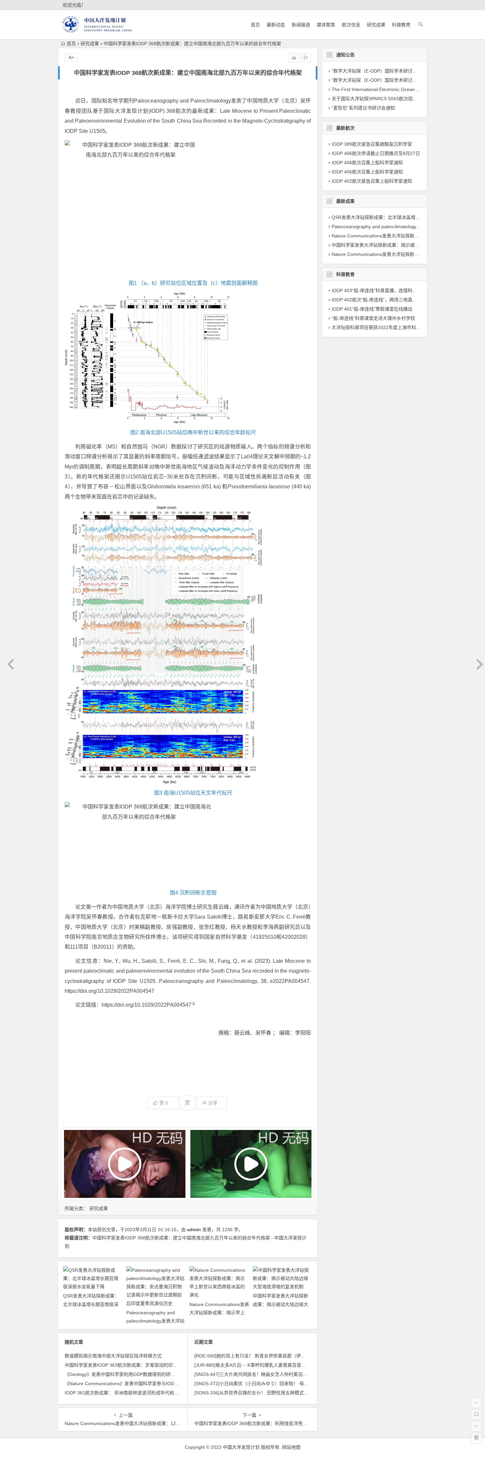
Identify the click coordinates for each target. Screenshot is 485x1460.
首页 (255, 24)
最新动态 (276, 24)
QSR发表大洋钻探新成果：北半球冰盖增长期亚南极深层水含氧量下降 (91, 1304)
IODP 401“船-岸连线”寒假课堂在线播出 (372, 309)
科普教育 (401, 24)
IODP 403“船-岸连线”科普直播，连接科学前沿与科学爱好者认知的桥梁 (404, 290)
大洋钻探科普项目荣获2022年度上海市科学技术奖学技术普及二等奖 (401, 327)
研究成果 (376, 24)
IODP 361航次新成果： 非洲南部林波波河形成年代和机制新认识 (131, 1392)
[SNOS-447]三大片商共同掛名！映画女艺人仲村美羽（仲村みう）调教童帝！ (273, 1374)
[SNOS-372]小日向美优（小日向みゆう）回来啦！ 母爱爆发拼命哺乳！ (267, 1383)
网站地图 (291, 1447)
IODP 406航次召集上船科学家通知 (367, 162)
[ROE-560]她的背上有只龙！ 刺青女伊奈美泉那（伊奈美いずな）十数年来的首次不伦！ (284, 1355)
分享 (212, 1103)
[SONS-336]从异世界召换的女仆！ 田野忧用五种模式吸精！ (256, 1392)
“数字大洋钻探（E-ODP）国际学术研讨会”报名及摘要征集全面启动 (400, 80)
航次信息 (351, 24)
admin (194, 1229)
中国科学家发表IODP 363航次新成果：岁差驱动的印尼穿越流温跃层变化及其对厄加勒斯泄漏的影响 (167, 1365)
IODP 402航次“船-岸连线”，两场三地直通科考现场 (384, 299)
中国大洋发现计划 (241, 1447)
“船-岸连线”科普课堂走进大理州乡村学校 (373, 318)
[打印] (294, 57)
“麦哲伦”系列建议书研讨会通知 (363, 107)
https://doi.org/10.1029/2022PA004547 (146, 1005)
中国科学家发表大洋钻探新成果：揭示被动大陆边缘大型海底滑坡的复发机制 (280, 1304)
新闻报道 (301, 24)
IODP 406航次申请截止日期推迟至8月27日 (376, 153)
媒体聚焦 (326, 24)
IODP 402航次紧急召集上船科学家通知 (372, 181)
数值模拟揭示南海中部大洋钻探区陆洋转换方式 (113, 1355)
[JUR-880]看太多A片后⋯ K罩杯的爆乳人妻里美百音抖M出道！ (259, 1365)
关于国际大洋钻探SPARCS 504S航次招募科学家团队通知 (391, 98)
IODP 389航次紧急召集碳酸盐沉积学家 (372, 144)
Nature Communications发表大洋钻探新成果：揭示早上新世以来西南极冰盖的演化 (219, 1312)
